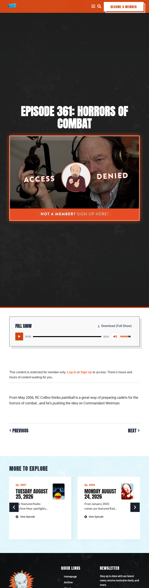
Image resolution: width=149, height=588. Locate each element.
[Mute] (115, 336)
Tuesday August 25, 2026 (32, 493)
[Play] (19, 336)
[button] (99, 6)
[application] (72, 336)
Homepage (70, 576)
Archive (68, 582)
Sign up (86, 372)
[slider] (67, 336)
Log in (71, 372)
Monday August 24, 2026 (100, 493)
